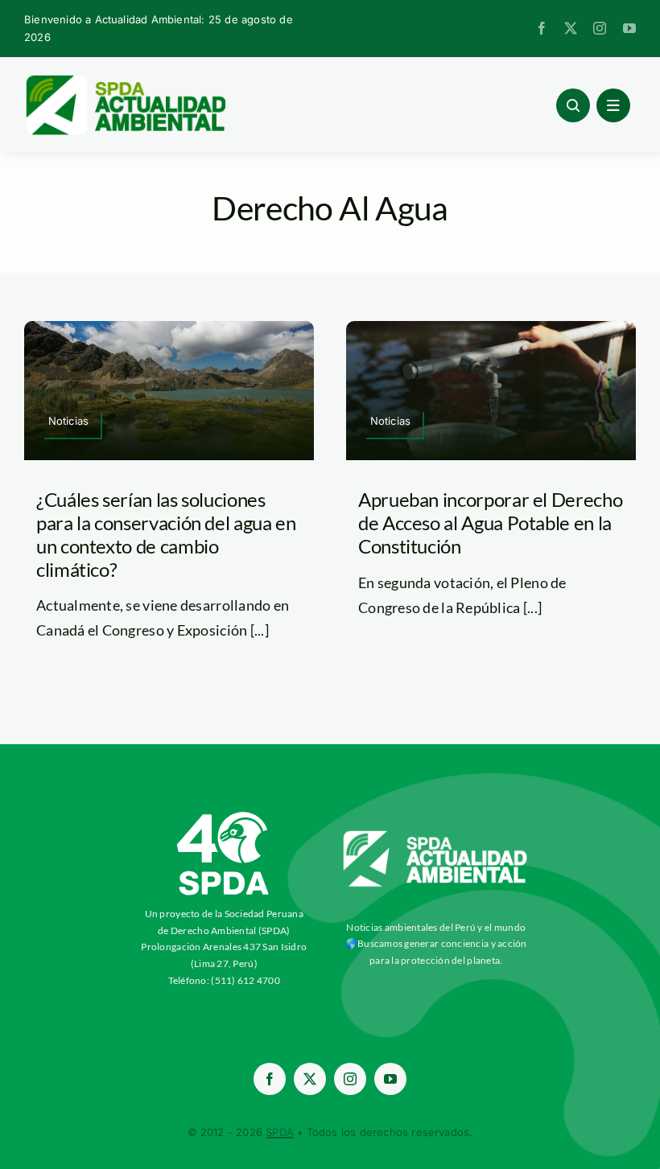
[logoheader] (124, 80)
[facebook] (541, 28)
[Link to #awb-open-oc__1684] (613, 105)
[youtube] (629, 28)
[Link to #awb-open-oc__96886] (573, 105)
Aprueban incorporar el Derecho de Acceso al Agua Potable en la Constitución (490, 523)
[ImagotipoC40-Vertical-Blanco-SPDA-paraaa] (223, 816)
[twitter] (570, 28)
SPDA (280, 1132)
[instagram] (599, 28)
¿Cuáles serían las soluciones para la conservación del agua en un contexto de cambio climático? (165, 534)
